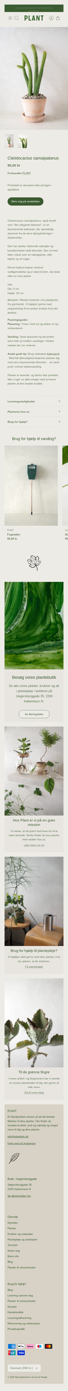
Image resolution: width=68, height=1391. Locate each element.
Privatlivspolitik (16, 1328)
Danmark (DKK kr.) (21, 1367)
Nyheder (13, 1222)
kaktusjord (53, 353)
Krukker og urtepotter (20, 1233)
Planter (12, 1228)
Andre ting (14, 1250)
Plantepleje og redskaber (22, 1239)
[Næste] (58, 8)
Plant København (22, 1377)
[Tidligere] (9, 8)
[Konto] (49, 18)
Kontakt (12, 1306)
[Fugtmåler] (31, 486)
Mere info (13, 1256)
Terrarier (13, 1245)
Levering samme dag (20, 1295)
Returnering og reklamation (24, 1323)
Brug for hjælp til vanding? (34, 439)
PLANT (26, 173)
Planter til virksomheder (22, 1267)
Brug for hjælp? (18, 421)
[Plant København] (34, 18)
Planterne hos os (18, 411)
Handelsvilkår (16, 1312)
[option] (34, 78)
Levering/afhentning (19, 1317)
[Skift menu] (10, 18)
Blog (10, 1261)
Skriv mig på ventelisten (25, 201)
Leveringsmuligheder (21, 401)
